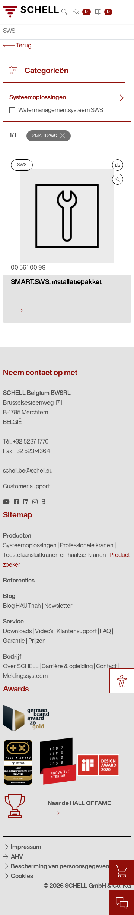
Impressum (25, 847)
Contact (106, 667)
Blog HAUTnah (22, 606)
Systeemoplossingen (37, 98)
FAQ (105, 632)
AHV (16, 857)
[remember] (117, 179)
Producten (17, 536)
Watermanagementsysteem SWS (60, 110)
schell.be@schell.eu (28, 471)
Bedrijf (12, 657)
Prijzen (37, 641)
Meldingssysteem (25, 676)
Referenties (19, 581)
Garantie (14, 641)
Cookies (21, 877)
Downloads (17, 632)
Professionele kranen (87, 546)
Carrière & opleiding (67, 667)
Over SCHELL (20, 667)
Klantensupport (77, 632)
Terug (23, 46)
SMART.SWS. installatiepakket (56, 282)
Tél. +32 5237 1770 (26, 442)
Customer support (26, 487)
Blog (9, 597)
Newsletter (58, 606)
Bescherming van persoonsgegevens (61, 867)
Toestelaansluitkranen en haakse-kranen (54, 555)
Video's (44, 632)
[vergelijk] (117, 165)
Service (13, 622)
